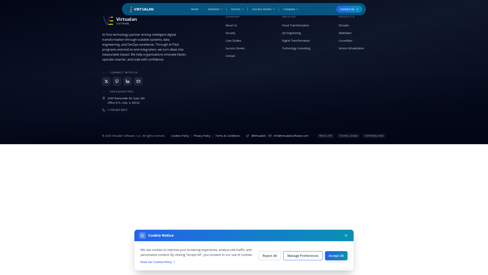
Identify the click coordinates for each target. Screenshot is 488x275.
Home (194, 9)
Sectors (236, 9)
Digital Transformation (296, 40)
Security (230, 33)
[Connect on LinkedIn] (128, 81)
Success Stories (262, 9)
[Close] (346, 235)
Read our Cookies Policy (156, 262)
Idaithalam (345, 33)
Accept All (336, 256)
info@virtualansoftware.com (291, 136)
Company (289, 9)
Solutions (213, 9)
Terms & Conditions (227, 136)
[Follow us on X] (106, 81)
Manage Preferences (303, 256)
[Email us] (138, 81)
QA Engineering (291, 33)
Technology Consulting (296, 48)
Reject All (270, 256)
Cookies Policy (180, 136)
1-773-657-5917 (117, 110)
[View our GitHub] (117, 81)
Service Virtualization (351, 48)
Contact (230, 56)
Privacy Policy (202, 136)
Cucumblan (345, 40)
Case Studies (233, 40)
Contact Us (347, 9)
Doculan (344, 25)
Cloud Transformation (295, 25)
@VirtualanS (258, 136)
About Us (231, 25)
